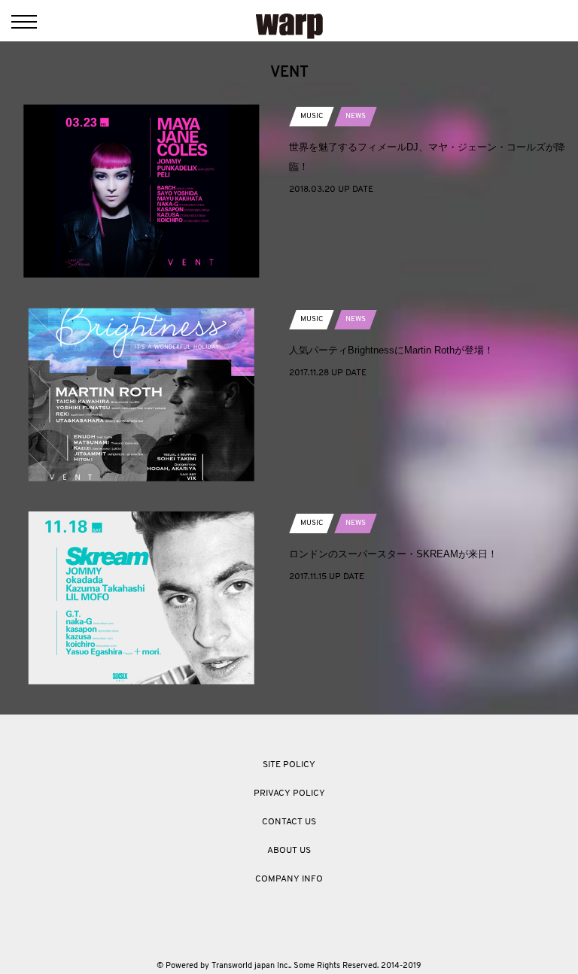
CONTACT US (289, 822)
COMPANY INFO (289, 879)
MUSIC (311, 116)
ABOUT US (289, 850)
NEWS (355, 116)
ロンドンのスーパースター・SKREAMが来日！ (393, 554)
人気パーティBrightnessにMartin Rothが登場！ (391, 350)
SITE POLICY (289, 764)
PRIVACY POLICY (289, 793)
